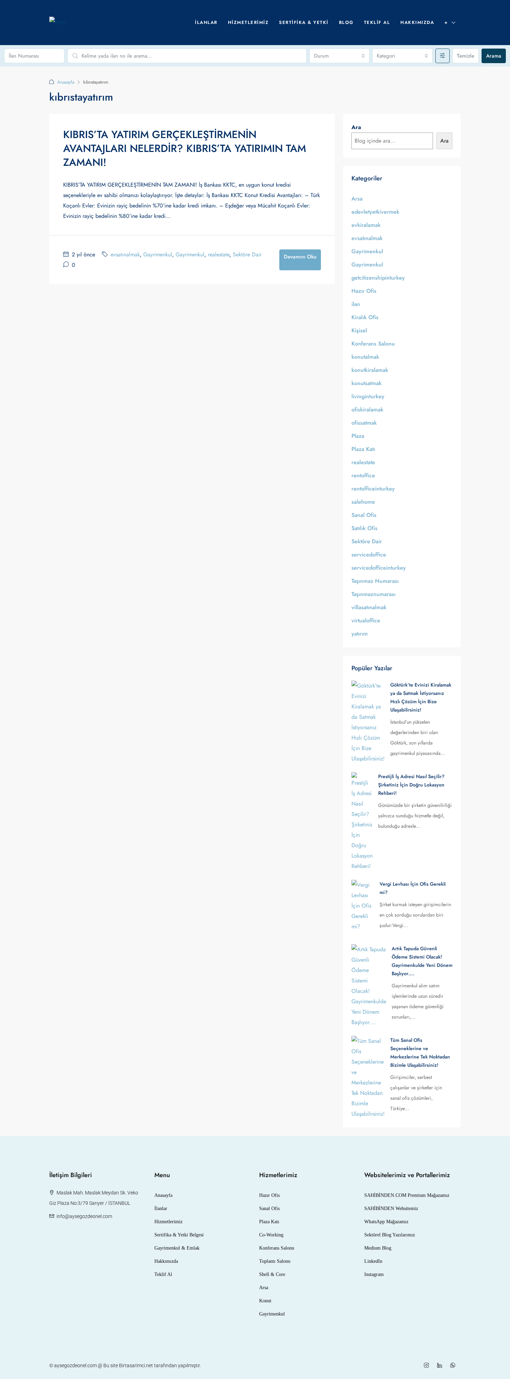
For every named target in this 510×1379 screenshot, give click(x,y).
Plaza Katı (363, 449)
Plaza (357, 436)
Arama (493, 56)
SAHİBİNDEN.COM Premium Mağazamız (406, 1195)
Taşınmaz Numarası (375, 581)
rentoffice (363, 475)
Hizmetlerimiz (248, 22)
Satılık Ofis (364, 528)
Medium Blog (377, 1248)
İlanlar (206, 22)
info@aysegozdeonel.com (84, 1216)
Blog (346, 22)
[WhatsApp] (454, 1365)
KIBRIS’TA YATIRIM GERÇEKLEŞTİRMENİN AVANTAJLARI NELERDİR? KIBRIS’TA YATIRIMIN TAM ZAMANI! (184, 148)
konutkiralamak (369, 370)
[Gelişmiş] (442, 56)
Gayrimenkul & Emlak (176, 1248)
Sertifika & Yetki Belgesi (179, 1234)
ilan (355, 304)
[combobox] (339, 56)
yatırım (359, 634)
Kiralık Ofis (365, 317)
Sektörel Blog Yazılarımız (389, 1234)
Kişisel (359, 330)
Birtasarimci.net (136, 1365)
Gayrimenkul (157, 254)
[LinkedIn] (441, 1365)
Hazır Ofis (363, 291)
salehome (363, 502)
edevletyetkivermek (375, 212)
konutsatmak (366, 383)
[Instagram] (428, 1365)
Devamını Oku (300, 257)
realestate (218, 254)
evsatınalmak (125, 254)
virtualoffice (365, 620)
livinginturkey (367, 396)
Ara (356, 127)
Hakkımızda (417, 22)
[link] (368, 722)
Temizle (465, 56)
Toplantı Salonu (274, 1261)
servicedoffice (368, 555)
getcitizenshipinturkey (378, 278)
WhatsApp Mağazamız (386, 1221)
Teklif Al (377, 22)
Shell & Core (272, 1274)
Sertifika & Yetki (304, 22)
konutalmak (365, 357)
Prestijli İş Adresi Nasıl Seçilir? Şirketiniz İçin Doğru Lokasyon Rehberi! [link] (411, 785)
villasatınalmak (368, 607)
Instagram (374, 1274)
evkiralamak (366, 225)
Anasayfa (65, 82)
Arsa (357, 199)
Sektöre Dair (247, 254)
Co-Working (271, 1234)
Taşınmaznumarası (373, 594)
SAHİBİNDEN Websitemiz (391, 1208)
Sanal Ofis (363, 515)
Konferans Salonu (373, 344)
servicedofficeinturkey (378, 568)
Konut (265, 1300)
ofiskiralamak (367, 410)
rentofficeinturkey (373, 489)
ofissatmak (364, 423)
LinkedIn (373, 1261)
